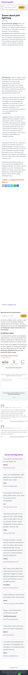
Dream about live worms (9, 468)
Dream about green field (9, 533)
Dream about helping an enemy (11, 561)
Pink (4, 97)
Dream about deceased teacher (11, 619)
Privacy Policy (14, 667)
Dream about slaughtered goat (10, 656)
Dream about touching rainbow (10, 587)
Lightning (5, 117)
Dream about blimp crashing (10, 507)
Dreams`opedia (7, 2)
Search (21, 7)
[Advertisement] (14, 62)
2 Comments (4, 20)
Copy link (14, 397)
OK (19, 673)
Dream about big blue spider (10, 486)
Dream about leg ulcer (8, 635)
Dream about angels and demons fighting (13, 603)
